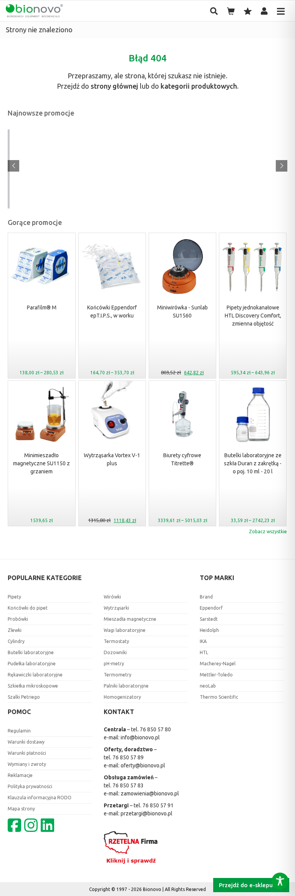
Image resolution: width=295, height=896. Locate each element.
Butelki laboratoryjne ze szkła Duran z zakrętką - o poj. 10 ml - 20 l (253, 463)
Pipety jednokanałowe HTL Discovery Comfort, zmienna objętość (253, 315)
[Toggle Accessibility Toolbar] (280, 881)
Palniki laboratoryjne (126, 685)
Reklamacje (20, 775)
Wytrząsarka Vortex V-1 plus (112, 459)
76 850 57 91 (158, 805)
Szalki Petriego (24, 696)
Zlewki (15, 630)
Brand (206, 596)
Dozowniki (115, 652)
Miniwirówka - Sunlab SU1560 (182, 311)
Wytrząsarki (116, 607)
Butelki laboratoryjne (31, 652)
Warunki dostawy (26, 741)
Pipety (14, 596)
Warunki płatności (27, 753)
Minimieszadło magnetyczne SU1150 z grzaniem (41, 463)
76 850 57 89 (128, 757)
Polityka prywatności (30, 786)
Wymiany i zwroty (27, 764)
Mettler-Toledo (216, 674)
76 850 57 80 (155, 729)
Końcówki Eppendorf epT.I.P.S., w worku (112, 311)
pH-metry (114, 663)
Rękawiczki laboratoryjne (35, 674)
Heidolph (209, 630)
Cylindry (16, 641)
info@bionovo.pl (140, 737)
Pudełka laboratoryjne (32, 663)
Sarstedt (209, 619)
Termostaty (116, 641)
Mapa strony (21, 808)
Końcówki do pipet (28, 607)
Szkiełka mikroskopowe (33, 685)
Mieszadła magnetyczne (130, 619)
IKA (203, 641)
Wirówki (112, 596)
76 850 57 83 (128, 785)
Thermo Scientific (219, 696)
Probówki (18, 619)
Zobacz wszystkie (268, 531)
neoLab (208, 685)
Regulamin (19, 730)
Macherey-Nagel (217, 663)
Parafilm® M (41, 307)
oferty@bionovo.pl (143, 765)
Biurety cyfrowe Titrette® (182, 459)
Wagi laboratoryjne (125, 630)
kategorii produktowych (199, 86)
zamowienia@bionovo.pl (150, 793)
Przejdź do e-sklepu (246, 885)
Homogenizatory (122, 696)
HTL (204, 652)
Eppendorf (211, 607)
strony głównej (114, 86)
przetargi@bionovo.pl (146, 813)
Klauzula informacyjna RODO (39, 797)
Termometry (117, 674)
